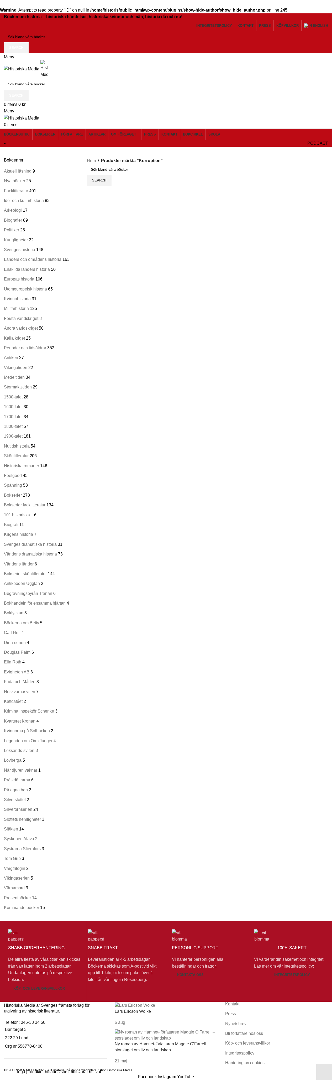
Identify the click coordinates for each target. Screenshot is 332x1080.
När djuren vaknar (20, 770)
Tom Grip (12, 858)
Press (230, 1013)
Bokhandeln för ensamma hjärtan (35, 603)
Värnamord (14, 888)
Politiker (11, 230)
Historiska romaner (21, 466)
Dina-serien (15, 642)
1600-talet (13, 406)
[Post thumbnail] (135, 1005)
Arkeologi (13, 210)
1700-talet (13, 416)
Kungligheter (16, 240)
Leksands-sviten (19, 750)
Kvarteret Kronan (19, 721)
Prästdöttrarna (17, 780)
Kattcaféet (13, 701)
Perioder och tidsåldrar (25, 348)
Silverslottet (15, 799)
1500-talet (13, 397)
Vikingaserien (17, 878)
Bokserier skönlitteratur (25, 574)
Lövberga (13, 760)
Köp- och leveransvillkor (39, 988)
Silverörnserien (18, 809)
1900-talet (13, 436)
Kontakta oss (190, 975)
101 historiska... (18, 515)
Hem (91, 160)
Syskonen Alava (19, 839)
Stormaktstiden (18, 387)
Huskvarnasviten (19, 691)
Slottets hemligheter (22, 819)
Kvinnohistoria (17, 299)
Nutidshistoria (17, 446)
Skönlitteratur (16, 456)
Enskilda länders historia (27, 269)
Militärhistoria (16, 308)
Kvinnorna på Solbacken (27, 731)
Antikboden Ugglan (22, 583)
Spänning (13, 485)
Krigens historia (18, 534)
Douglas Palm (17, 652)
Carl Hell (12, 632)
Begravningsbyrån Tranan (28, 593)
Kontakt (232, 1004)
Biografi (11, 524)
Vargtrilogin (14, 868)
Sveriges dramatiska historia (30, 544)
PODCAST (317, 143)
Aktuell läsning (17, 171)
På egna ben (16, 790)
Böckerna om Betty (21, 623)
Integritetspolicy (292, 975)
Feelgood (13, 475)
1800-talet (13, 426)
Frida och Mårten (19, 681)
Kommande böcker (21, 907)
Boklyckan (13, 613)
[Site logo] (22, 68)
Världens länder (19, 564)
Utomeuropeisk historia (25, 289)
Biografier (13, 220)
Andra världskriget (21, 328)
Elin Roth (12, 662)
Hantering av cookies (245, 1063)
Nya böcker (14, 181)
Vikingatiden (15, 367)
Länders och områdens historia (32, 259)
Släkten (11, 829)
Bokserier (13, 495)
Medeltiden (14, 377)
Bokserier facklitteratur (24, 505)
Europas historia (19, 279)
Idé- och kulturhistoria (24, 200)
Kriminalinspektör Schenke (29, 711)
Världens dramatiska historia (30, 554)
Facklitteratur (16, 191)
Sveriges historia (19, 249)
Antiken (11, 357)
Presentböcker (17, 898)
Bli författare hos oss (244, 1033)
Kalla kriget (14, 338)
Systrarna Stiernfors (22, 849)
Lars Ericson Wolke (133, 1011)
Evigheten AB (16, 672)
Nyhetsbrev (235, 1023)
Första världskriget (21, 318)
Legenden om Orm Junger (28, 741)
